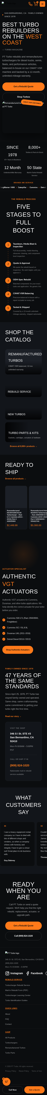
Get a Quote (34, 1090)
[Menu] (42, 4)
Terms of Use (37, 1071)
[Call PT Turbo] (30, 4)
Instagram (16, 973)
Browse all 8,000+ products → (23, 446)
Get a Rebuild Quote (23, 86)
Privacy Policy (10, 1071)
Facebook (37, 973)
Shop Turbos (23, 97)
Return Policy (24, 1071)
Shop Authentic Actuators (18, 650)
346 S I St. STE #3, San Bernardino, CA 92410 (24, 959)
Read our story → (13, 716)
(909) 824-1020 (19, 765)
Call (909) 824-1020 (23, 936)
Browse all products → (15, 479)
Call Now (13, 1090)
